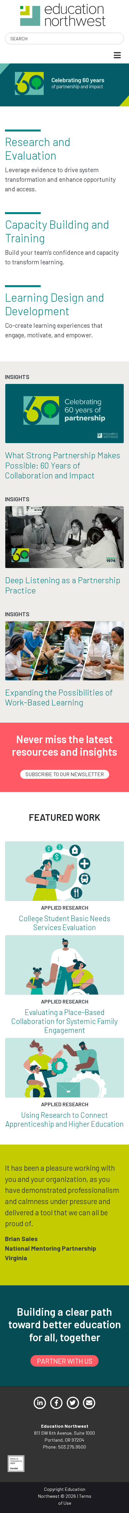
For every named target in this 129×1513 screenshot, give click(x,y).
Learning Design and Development (54, 304)
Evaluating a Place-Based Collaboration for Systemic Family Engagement (64, 1021)
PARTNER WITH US (64, 1361)
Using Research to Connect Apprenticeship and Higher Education (64, 1119)
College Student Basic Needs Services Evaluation (64, 922)
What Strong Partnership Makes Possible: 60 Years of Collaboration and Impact (62, 465)
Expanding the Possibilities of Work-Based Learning (59, 697)
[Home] (62, 14)
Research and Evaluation (37, 148)
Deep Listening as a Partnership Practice (62, 585)
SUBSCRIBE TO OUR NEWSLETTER (64, 774)
